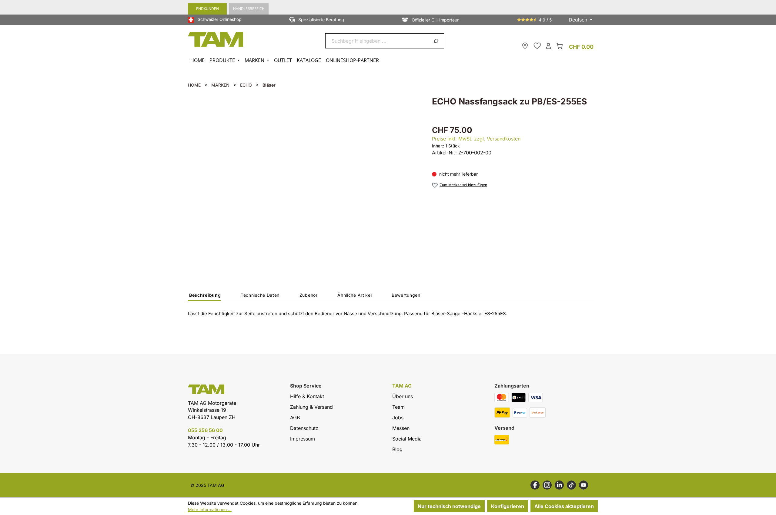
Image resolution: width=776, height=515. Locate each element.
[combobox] (377, 40)
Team (398, 407)
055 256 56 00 (205, 430)
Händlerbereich (249, 8)
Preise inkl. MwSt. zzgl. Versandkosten (476, 139)
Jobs (397, 417)
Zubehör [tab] (308, 295)
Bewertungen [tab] (406, 295)
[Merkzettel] (537, 46)
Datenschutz (304, 428)
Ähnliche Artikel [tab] (354, 295)
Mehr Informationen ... (210, 509)
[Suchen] (437, 40)
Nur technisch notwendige (449, 506)
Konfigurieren (507, 506)
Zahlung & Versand (311, 407)
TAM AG (402, 386)
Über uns (402, 396)
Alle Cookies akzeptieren (564, 506)
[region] (304, 180)
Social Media (407, 439)
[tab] (204, 296)
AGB (295, 417)
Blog (397, 449)
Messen (401, 428)
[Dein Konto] (548, 45)
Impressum (302, 439)
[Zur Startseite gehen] (216, 39)
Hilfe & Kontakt (307, 396)
